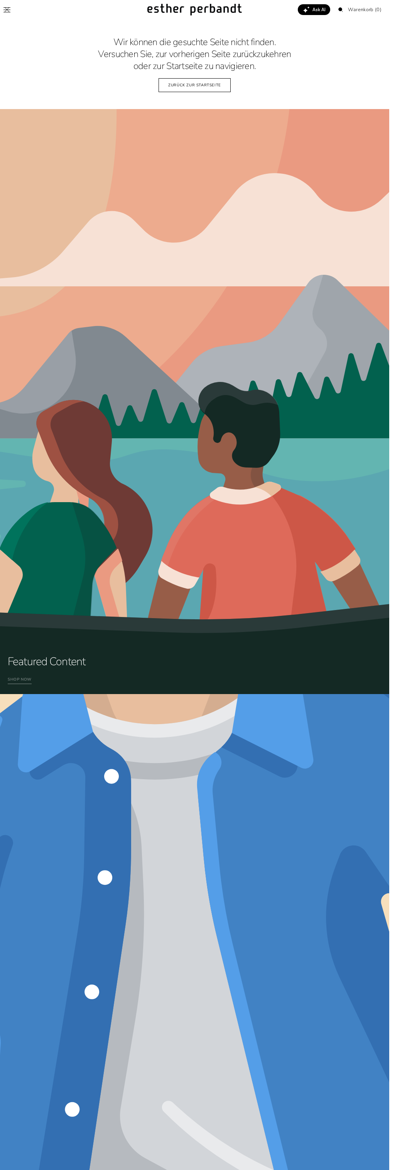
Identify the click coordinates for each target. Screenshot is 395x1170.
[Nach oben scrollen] (377, 1158)
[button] (7, 9)
